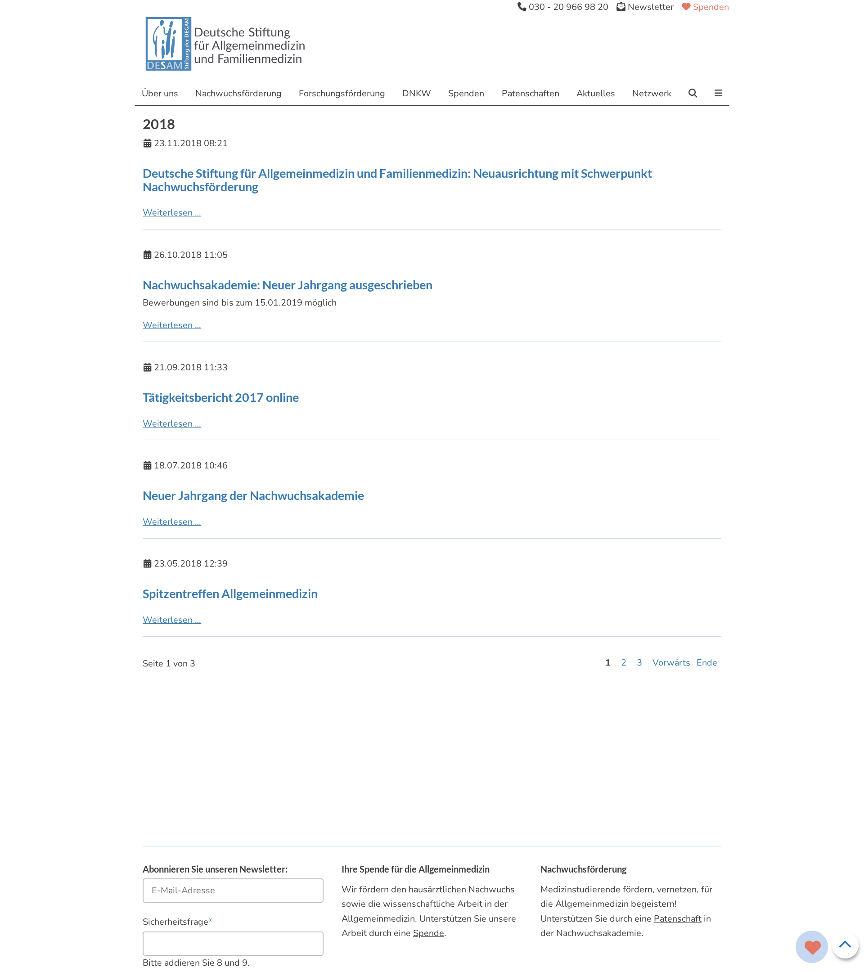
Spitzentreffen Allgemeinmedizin (230, 593)
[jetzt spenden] (812, 948)
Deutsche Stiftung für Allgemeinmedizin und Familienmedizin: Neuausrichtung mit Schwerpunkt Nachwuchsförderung (397, 180)
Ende (707, 663)
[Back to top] (845, 945)
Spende (428, 933)
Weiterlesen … (172, 213)
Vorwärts (671, 663)
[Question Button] (812, 947)
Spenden (710, 7)
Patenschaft (678, 919)
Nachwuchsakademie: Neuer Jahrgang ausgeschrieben (287, 285)
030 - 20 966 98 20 (567, 7)
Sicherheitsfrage (177, 921)
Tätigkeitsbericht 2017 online (221, 397)
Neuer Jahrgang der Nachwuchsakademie (253, 495)
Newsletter (650, 7)
